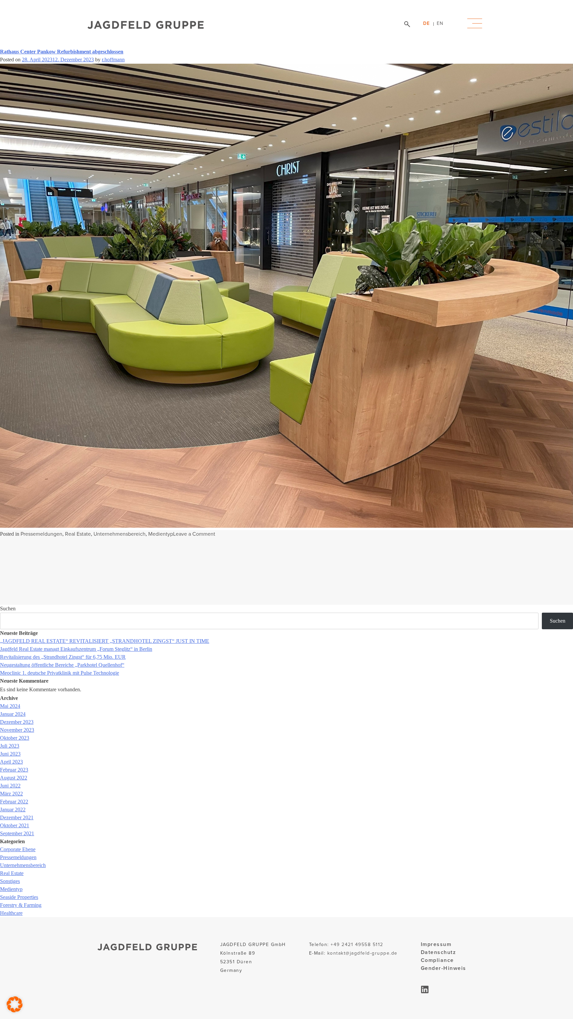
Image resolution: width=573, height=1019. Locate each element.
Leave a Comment (194, 534)
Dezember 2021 (16, 817)
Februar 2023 (14, 770)
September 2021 (17, 833)
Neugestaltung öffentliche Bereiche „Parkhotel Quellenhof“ (62, 665)
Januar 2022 (13, 809)
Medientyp (160, 534)
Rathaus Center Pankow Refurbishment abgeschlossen (61, 51)
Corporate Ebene (17, 849)
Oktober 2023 (14, 738)
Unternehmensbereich (120, 534)
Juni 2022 (10, 785)
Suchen (8, 608)
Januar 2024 (13, 714)
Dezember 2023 (16, 722)
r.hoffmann (113, 59)
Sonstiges (10, 881)
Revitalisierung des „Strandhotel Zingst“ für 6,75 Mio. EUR (63, 657)
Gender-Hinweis (443, 968)
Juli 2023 (9, 746)
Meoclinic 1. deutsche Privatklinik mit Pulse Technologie (59, 673)
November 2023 (17, 730)
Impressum (436, 944)
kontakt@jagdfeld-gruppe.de (362, 953)
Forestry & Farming (20, 905)
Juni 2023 (10, 754)
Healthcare (11, 913)
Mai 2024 (10, 706)
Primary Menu (474, 23)
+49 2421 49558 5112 (357, 944)
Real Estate (78, 534)
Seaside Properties (19, 897)
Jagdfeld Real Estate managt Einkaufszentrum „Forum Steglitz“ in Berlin (76, 649)
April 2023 (11, 762)
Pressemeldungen (41, 534)
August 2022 (13, 778)
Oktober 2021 (14, 825)
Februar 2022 (14, 801)
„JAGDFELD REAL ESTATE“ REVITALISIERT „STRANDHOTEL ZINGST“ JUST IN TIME (104, 641)
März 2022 (11, 793)
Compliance (437, 960)
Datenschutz (438, 952)
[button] (14, 1004)
